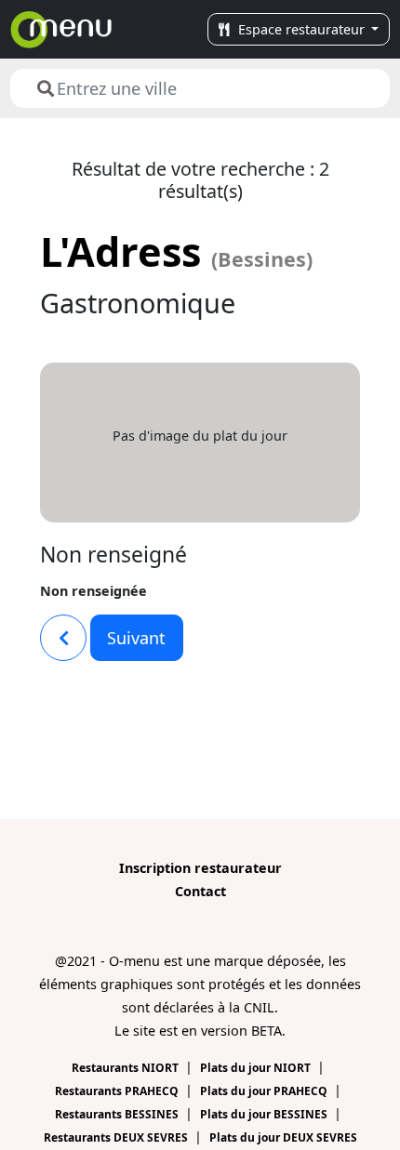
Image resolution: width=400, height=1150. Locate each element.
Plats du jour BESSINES (265, 1114)
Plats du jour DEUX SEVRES (283, 1137)
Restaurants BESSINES (118, 1114)
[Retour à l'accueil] (61, 29)
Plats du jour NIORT (256, 1068)
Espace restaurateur (301, 29)
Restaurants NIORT (126, 1068)
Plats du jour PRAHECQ (265, 1091)
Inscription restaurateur (200, 868)
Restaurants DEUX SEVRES (117, 1137)
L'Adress (176, 251)
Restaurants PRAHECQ (118, 1091)
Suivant (136, 638)
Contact (200, 891)
